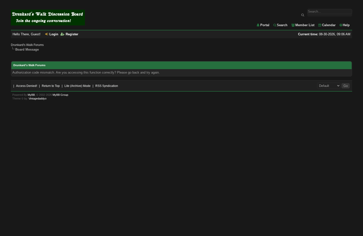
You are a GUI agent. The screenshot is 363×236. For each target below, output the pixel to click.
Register (72, 34)
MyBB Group (60, 94)
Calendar (329, 25)
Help (346, 25)
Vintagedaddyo (37, 98)
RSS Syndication (106, 86)
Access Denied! (26, 86)
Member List (304, 25)
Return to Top (51, 86)
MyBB (31, 94)
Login (53, 34)
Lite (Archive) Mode (77, 86)
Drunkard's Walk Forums (27, 45)
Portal (264, 25)
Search (282, 25)
